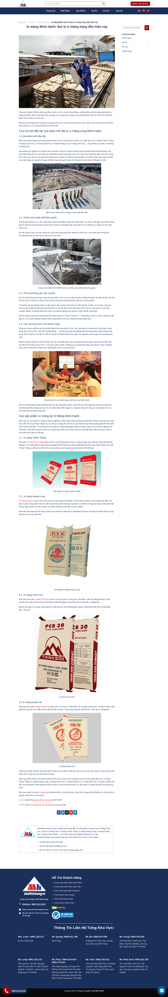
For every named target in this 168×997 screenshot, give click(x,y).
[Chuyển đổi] (148, 46)
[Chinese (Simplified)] (143, 11)
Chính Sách (126, 38)
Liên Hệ (119, 11)
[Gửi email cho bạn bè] (67, 812)
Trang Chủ (50, 11)
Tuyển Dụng (127, 51)
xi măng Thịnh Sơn (41, 599)
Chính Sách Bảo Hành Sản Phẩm (68, 883)
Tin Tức (106, 11)
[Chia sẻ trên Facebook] (59, 812)
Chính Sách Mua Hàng (63, 899)
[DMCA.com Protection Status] (59, 908)
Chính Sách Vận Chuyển (64, 895)
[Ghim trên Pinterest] (71, 812)
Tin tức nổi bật (43, 22)
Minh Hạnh (31, 126)
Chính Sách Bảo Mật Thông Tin (67, 891)
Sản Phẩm (80, 11)
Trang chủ (22, 22)
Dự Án (94, 11)
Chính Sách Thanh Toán (64, 903)
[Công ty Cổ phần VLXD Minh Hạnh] (29, 3)
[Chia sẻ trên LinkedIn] (75, 812)
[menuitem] (68, 882)
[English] (139, 11)
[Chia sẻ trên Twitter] (63, 812)
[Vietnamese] (148, 11)
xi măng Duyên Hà (41, 707)
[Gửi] (103, 4)
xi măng (42, 792)
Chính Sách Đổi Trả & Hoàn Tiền (67, 887)
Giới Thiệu (65, 11)
